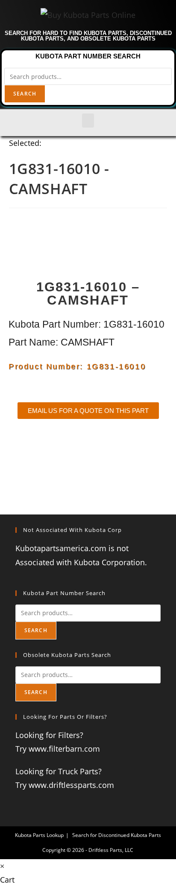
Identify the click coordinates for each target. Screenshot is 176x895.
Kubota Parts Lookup (39, 835)
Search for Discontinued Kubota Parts (116, 835)
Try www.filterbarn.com (57, 749)
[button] (88, 120)
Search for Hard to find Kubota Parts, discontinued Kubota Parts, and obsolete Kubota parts (88, 36)
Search (24, 93)
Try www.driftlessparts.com (64, 785)
